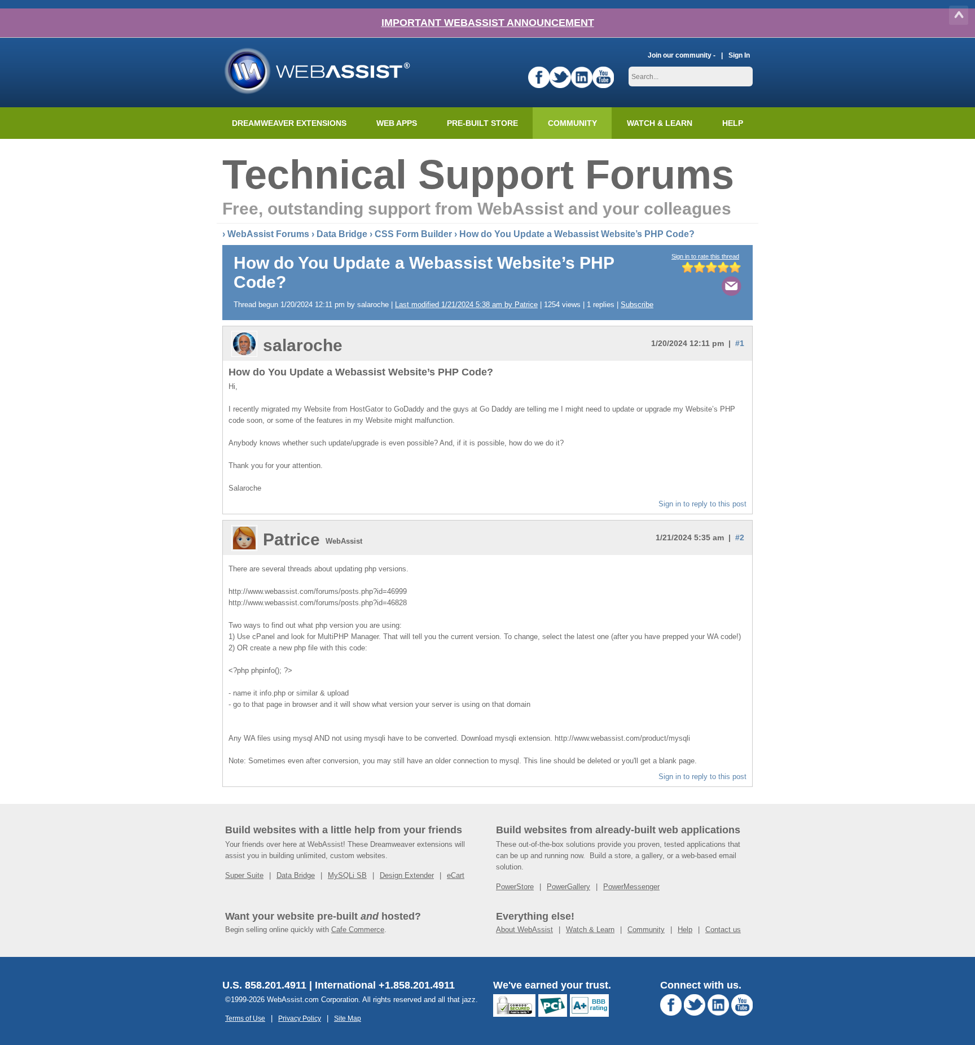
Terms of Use (245, 1018)
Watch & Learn (659, 123)
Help (685, 929)
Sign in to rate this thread (705, 256)
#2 (739, 537)
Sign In (739, 55)
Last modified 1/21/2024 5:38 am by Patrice (466, 304)
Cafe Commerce (357, 929)
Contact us (723, 929)
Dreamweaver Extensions (289, 123)
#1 (739, 343)
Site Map (347, 1018)
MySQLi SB (347, 875)
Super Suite (244, 875)
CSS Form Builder (413, 234)
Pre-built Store (482, 123)
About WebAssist (524, 929)
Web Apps (396, 123)
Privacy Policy (299, 1018)
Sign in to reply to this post (702, 504)
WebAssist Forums (268, 234)
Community (572, 123)
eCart (455, 875)
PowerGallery (568, 886)
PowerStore (515, 886)
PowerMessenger (631, 886)
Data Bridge (342, 234)
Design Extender (407, 875)
